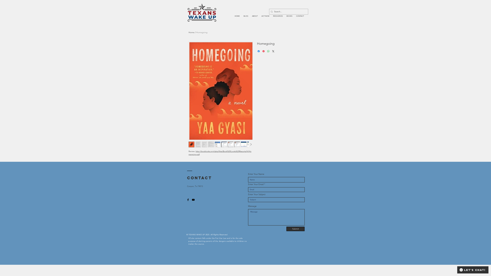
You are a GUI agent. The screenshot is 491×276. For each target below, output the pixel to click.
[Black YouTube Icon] (193, 199)
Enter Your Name (256, 174)
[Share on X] (273, 51)
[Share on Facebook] (258, 51)
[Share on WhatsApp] (268, 51)
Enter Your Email (256, 184)
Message (252, 206)
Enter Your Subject (256, 194)
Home (191, 32)
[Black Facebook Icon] (188, 199)
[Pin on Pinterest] (263, 51)
